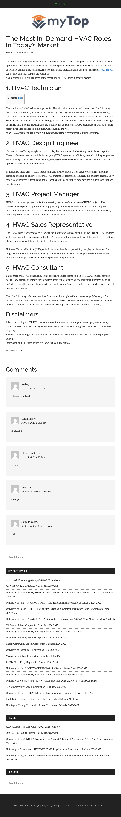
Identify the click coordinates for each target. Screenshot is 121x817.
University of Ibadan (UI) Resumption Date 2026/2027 (33, 650)
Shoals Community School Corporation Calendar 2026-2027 (36, 643)
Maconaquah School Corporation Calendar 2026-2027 (33, 656)
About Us (94, 805)
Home (104, 805)
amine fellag (27, 521)
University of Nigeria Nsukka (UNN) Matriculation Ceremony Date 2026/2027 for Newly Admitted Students (60, 619)
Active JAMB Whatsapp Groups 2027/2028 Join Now (33, 580)
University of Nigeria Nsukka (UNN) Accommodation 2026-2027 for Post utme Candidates (51, 680)
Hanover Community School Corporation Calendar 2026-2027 (37, 637)
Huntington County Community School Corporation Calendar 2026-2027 (42, 705)
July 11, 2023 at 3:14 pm (33, 388)
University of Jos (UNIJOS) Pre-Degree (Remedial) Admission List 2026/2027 (45, 631)
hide (20, 98)
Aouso (24, 487)
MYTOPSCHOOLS (60, 22)
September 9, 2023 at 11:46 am (36, 526)
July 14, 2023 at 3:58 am (33, 422)
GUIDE (21, 351)
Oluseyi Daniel (28, 453)
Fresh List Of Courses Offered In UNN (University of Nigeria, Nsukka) (42, 699)
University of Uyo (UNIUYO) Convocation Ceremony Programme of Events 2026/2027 (50, 693)
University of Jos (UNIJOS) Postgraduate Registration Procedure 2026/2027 (44, 674)
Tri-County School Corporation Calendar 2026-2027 (32, 625)
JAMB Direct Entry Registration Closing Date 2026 (32, 662)
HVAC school (105, 69)
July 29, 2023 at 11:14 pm (34, 457)
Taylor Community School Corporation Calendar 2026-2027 (36, 686)
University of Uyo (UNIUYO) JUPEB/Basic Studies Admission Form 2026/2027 (46, 668)
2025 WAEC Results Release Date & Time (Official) (32, 586)
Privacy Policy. (81, 805)
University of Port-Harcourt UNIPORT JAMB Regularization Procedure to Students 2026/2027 (53, 602)
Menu (63, 4)
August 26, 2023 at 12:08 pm (36, 491)
